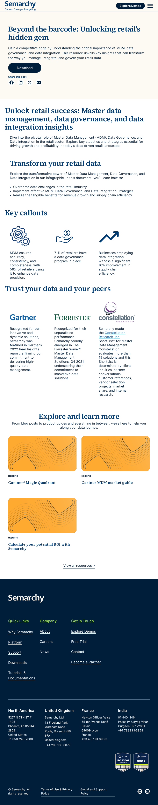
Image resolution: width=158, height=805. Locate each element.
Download (25, 68)
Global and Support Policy (93, 791)
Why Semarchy (20, 632)
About (45, 631)
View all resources (78, 565)
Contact (77, 652)
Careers (46, 642)
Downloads (17, 663)
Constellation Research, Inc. (112, 335)
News (44, 652)
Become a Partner (86, 662)
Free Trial (79, 642)
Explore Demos (130, 5)
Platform (15, 642)
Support (14, 652)
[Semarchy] (20, 6)
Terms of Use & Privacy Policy (56, 791)
